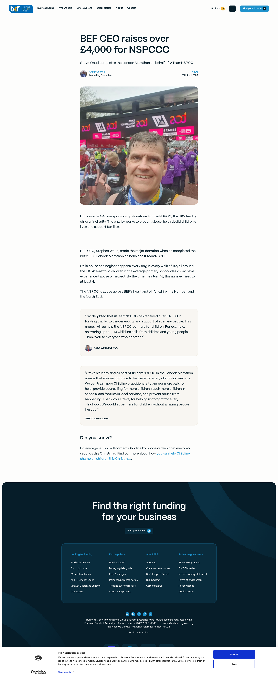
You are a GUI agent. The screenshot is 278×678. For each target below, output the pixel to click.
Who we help (65, 8)
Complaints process (120, 592)
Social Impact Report (157, 574)
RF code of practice (189, 563)
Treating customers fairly (122, 586)
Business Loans (45, 8)
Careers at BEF (154, 586)
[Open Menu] (232, 9)
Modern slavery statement (193, 574)
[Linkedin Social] (127, 614)
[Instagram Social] (139, 614)
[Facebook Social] (133, 614)
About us (151, 563)
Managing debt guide (120, 568)
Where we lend (84, 8)
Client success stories (158, 568)
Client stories (104, 8)
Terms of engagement (190, 580)
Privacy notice (186, 586)
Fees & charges (117, 574)
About (119, 8)
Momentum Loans (81, 574)
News (195, 72)
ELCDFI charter (187, 568)
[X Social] (150, 614)
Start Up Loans (79, 568)
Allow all (234, 654)
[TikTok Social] (145, 614)
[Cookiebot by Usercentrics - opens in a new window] (38, 672)
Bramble (143, 633)
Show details (64, 672)
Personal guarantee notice (123, 580)
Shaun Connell (97, 72)
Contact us (77, 592)
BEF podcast (153, 580)
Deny (234, 664)
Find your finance (252, 9)
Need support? (117, 563)
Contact (131, 8)
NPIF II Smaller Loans (82, 580)
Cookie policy (186, 592)
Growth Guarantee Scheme (85, 586)
